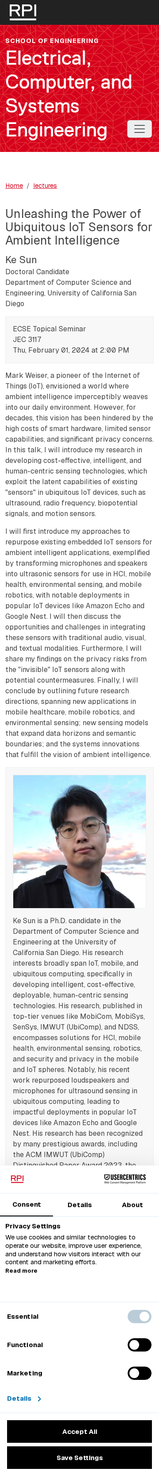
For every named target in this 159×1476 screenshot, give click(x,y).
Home (14, 186)
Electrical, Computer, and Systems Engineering (68, 93)
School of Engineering (52, 41)
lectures (45, 186)
